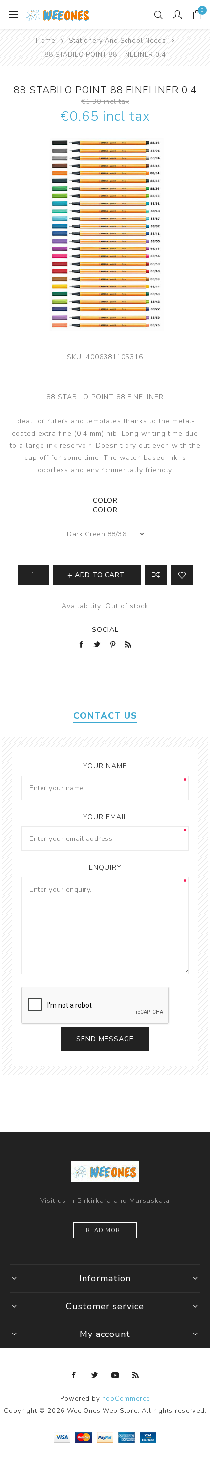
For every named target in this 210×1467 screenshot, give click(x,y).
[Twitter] (95, 1375)
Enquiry (105, 867)
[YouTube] (115, 1375)
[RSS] (136, 1375)
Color (105, 500)
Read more (105, 1230)
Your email (105, 816)
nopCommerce (126, 1398)
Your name (105, 766)
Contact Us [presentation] (105, 716)
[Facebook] (74, 1375)
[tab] (105, 715)
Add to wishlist (182, 575)
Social (105, 629)
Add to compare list (156, 575)
